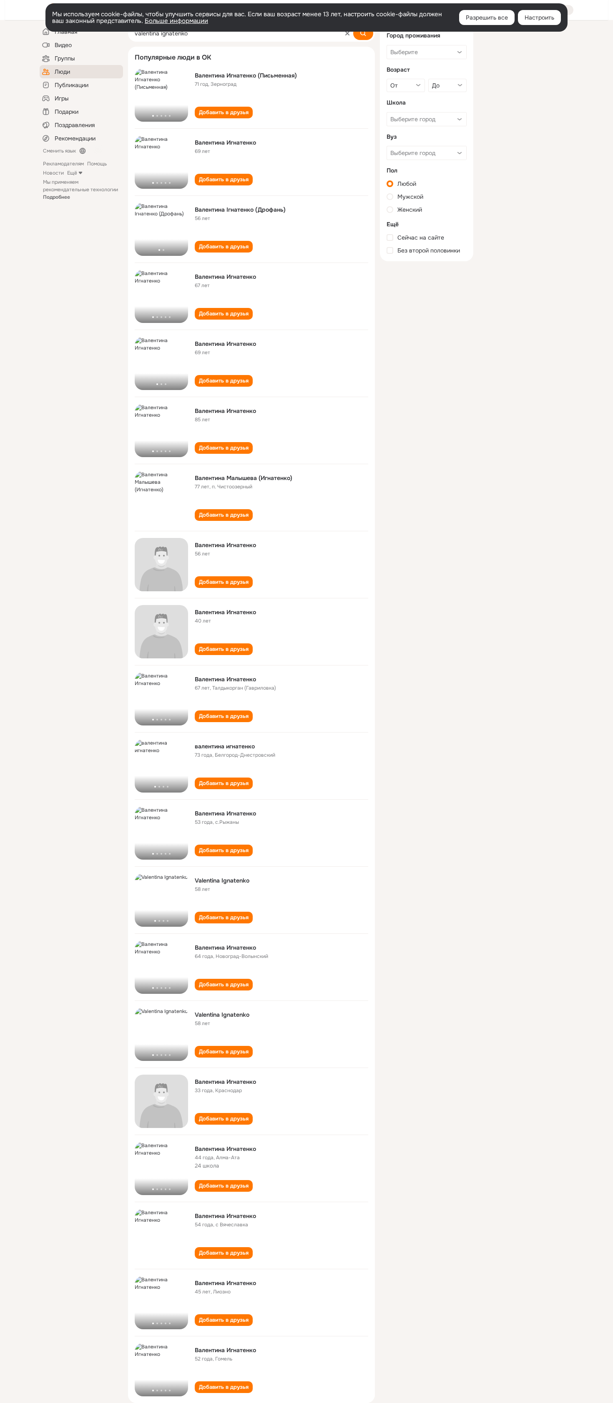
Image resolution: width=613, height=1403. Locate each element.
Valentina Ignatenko (222, 880)
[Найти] (363, 33)
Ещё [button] (72, 173)
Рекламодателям (63, 163)
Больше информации (176, 21)
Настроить (539, 17)
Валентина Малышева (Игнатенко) (243, 478)
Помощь (97, 163)
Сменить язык (59, 151)
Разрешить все (487, 17)
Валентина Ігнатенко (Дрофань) (240, 209)
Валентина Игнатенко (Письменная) (246, 75)
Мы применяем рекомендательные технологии (80, 189)
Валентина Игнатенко (225, 142)
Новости (53, 173)
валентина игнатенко (225, 746)
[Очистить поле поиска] (347, 33)
